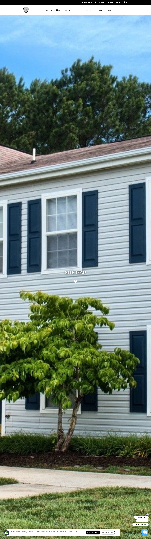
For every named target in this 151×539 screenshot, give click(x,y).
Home (45, 10)
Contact (110, 10)
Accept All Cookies (93, 532)
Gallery (79, 10)
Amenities (55, 10)
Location (88, 10)
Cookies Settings (107, 532)
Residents (100, 10)
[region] (63, 532)
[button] (124, 2)
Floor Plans (67, 10)
